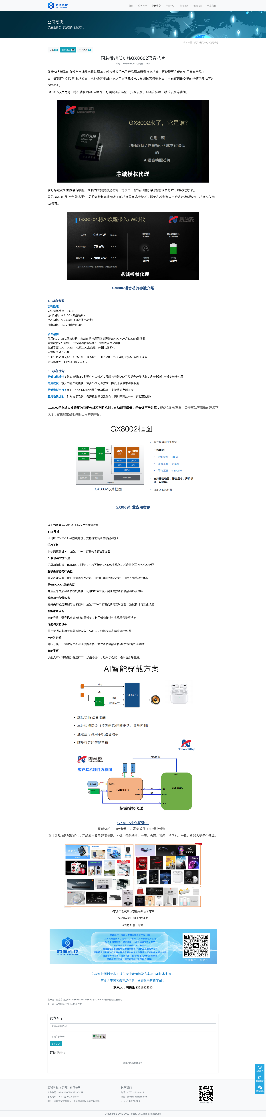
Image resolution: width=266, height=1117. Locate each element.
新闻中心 (156, 5)
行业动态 (84, 49)
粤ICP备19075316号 (68, 1096)
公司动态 (214, 42)
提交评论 (56, 1044)
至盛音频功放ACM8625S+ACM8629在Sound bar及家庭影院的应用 (89, 999)
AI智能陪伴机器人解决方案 (69, 1003)
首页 (131, 5)
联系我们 (211, 5)
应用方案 (184, 5)
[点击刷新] (99, 1036)
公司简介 (142, 5)
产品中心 (170, 5)
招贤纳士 (197, 5)
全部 (53, 49)
